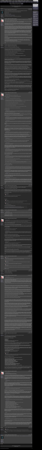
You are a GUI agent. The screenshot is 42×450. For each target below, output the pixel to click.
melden (31, 184)
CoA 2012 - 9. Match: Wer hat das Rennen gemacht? (35, 14)
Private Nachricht (2, 376)
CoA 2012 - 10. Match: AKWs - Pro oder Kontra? (35, 19)
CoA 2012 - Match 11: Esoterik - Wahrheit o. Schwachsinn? (35, 12)
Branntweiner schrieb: (8, 94)
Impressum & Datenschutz (2, 448)
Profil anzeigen (2, 23)
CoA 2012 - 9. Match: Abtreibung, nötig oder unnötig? (35, 17)
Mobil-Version (7, 448)
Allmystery (2, 0)
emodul (1, 218)
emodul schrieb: (7, 194)
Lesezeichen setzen (2, 25)
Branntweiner (2, 185)
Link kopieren (2, 16)
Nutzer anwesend (35, 3)
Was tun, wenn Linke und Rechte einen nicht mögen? (35, 23)
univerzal (1, 9)
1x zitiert (29, 184)
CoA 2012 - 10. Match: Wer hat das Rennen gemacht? (35, 21)
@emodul (7, 173)
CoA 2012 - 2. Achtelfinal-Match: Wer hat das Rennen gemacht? (35, 25)
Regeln (5, 448)
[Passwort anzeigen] (37, 6)
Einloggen (36, 7)
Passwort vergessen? (35, 8)
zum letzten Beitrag (30, 8)
